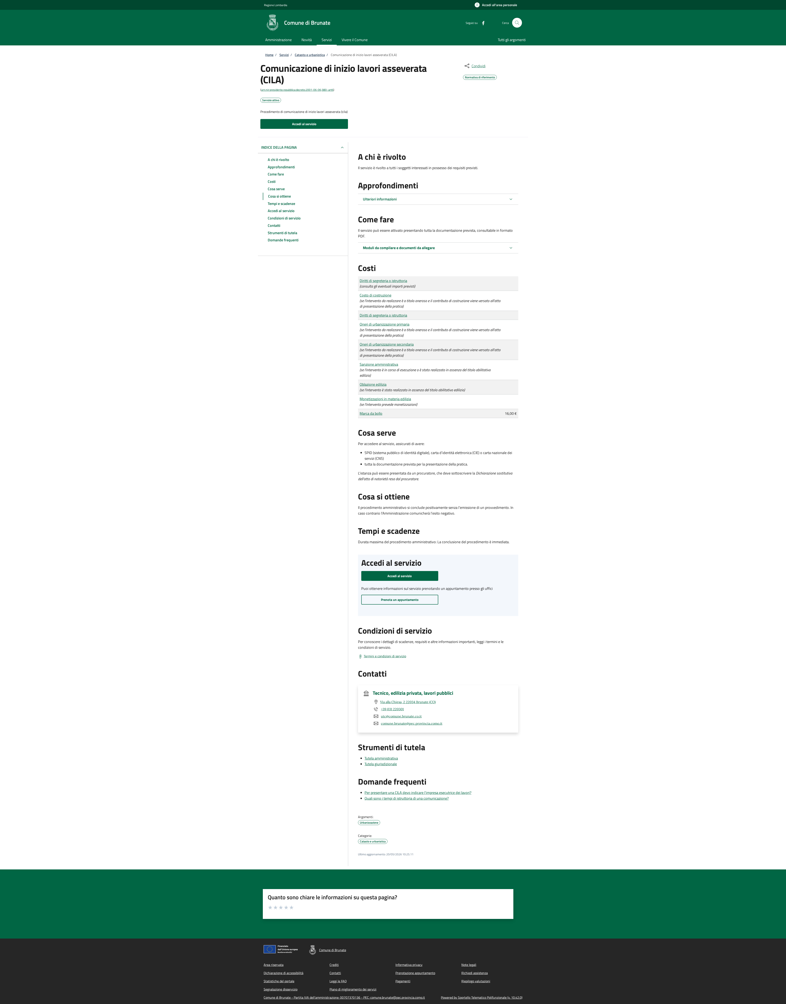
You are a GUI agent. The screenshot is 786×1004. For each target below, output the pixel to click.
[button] (496, 5)
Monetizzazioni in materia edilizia (385, 399)
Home (269, 54)
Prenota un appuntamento (400, 599)
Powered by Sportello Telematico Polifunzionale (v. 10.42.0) (481, 997)
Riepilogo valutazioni (475, 981)
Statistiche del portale (279, 981)
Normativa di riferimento (480, 76)
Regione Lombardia (275, 5)
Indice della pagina (279, 147)
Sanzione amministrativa (379, 364)
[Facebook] (482, 22)
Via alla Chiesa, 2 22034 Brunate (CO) (408, 702)
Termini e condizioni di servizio (385, 656)
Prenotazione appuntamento (415, 972)
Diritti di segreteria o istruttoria (383, 280)
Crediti (334, 964)
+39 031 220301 (392, 709)
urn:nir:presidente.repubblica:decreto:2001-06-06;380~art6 (297, 90)
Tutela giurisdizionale (381, 764)
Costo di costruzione (375, 295)
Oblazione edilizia (373, 384)
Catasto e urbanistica (310, 54)
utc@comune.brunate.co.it (401, 716)
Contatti (335, 972)
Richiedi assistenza (474, 972)
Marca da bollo (371, 413)
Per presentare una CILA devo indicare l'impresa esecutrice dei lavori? (418, 792)
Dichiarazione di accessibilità (283, 972)
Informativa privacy (408, 964)
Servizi (284, 54)
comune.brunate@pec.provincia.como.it (411, 723)
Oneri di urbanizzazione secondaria (387, 344)
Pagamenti (402, 981)
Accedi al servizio (304, 123)
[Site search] (517, 23)
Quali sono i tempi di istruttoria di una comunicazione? (407, 798)
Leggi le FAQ (338, 981)
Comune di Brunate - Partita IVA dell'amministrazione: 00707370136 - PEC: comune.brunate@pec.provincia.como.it (344, 997)
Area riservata (273, 964)
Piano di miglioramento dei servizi (353, 989)
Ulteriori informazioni (380, 199)
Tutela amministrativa (381, 758)
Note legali (468, 964)
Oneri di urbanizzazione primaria (384, 324)
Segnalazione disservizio (280, 989)
